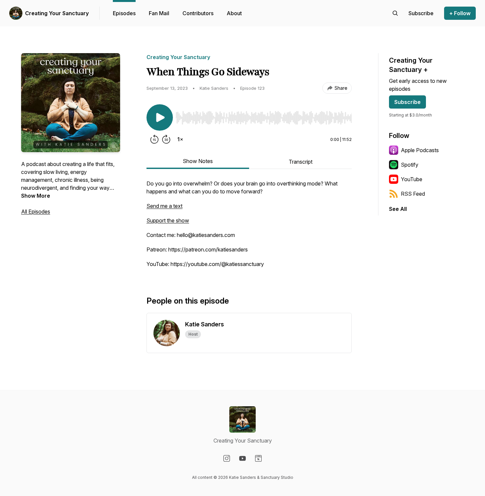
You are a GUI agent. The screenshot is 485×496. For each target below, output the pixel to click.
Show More (35, 195)
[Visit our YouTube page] (242, 458)
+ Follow (459, 13)
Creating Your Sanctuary (57, 13)
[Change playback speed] (180, 139)
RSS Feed (413, 193)
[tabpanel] (249, 227)
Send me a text (164, 206)
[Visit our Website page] (258, 458)
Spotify (409, 164)
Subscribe (407, 102)
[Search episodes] (395, 13)
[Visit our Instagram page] (226, 458)
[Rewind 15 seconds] (154, 139)
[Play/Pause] (159, 117)
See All (398, 209)
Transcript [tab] (300, 161)
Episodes (124, 13)
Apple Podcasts (420, 150)
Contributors (197, 13)
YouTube (411, 179)
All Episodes (35, 211)
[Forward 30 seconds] (166, 139)
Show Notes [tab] (198, 161)
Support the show (167, 220)
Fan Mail (159, 13)
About (234, 13)
